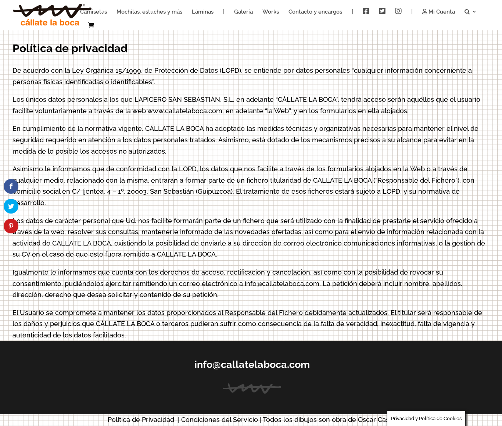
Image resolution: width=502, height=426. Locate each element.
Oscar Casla (376, 419)
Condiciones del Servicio (219, 419)
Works (270, 12)
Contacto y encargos (315, 12)
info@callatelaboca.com (252, 364)
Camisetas (93, 12)
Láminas (203, 12)
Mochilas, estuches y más (149, 12)
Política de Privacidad (141, 419)
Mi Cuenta (441, 12)
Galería (243, 12)
